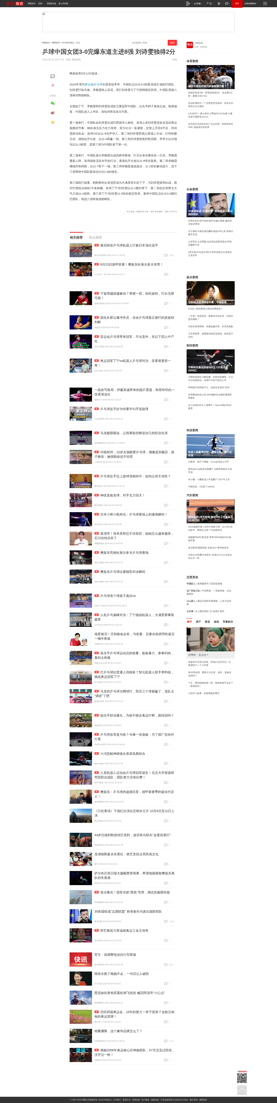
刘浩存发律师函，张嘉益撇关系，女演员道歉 (210, 326)
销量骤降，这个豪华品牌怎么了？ (118, 1031)
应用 (40, 3)
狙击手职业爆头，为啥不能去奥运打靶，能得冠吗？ (137, 715)
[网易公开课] (198, 3)
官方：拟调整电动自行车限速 (115, 954)
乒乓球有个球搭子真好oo (118, 596)
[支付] (219, 3)
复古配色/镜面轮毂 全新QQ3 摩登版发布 (208, 547)
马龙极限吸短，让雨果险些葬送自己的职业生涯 (134, 433)
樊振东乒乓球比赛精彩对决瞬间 (122, 571)
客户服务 (145, 1100)
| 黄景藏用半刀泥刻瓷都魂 (204, 583)
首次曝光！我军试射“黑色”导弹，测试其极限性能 (135, 892)
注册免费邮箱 (250, 3)
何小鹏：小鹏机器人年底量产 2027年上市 (209, 479)
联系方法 (126, 1100)
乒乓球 (98, 84)
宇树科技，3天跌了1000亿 (201, 486)
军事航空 (228, 621)
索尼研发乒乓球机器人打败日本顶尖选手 (129, 245)
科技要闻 (192, 430)
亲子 (189, 621)
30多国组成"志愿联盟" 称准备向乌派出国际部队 (128, 911)
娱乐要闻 (192, 277)
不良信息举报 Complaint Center (174, 1100)
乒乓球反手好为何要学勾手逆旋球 (124, 409)
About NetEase (105, 1100)
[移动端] (188, 3)
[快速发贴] (53, 76)
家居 (207, 621)
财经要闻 (192, 345)
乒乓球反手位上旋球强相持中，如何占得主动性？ (135, 476)
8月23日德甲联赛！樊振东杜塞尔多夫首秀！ (131, 264)
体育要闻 (192, 61)
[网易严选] (209, 3)
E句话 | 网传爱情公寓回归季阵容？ (205, 308)
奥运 (88, 84)
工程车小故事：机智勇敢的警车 (204, 693)
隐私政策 (155, 1100)
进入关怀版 (63, 3)
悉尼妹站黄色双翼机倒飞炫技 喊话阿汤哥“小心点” (129, 993)
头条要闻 (192, 189)
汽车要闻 (192, 495)
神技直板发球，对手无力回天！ (122, 495)
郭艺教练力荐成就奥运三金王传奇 (124, 930)
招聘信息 (136, 1100)
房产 (198, 621)
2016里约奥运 (68, 43)
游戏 (216, 621)
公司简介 (117, 1100)
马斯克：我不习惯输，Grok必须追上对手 (208, 461)
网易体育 (56, 43)
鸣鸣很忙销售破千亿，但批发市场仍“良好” (209, 387)
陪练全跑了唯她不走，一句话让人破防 (121, 974)
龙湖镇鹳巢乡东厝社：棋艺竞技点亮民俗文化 (126, 854)
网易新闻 (199, 43)
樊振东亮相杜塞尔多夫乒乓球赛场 (124, 552)
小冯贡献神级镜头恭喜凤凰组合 (122, 753)
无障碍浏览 (51, 3)
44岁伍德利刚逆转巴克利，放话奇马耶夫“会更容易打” (132, 835)
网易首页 (32, 3)
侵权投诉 (203, 1100)
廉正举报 (193, 1100)
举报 (174, 59)
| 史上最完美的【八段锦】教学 (205, 611)
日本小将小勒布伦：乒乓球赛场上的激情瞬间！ (134, 514)
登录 (237, 3)
